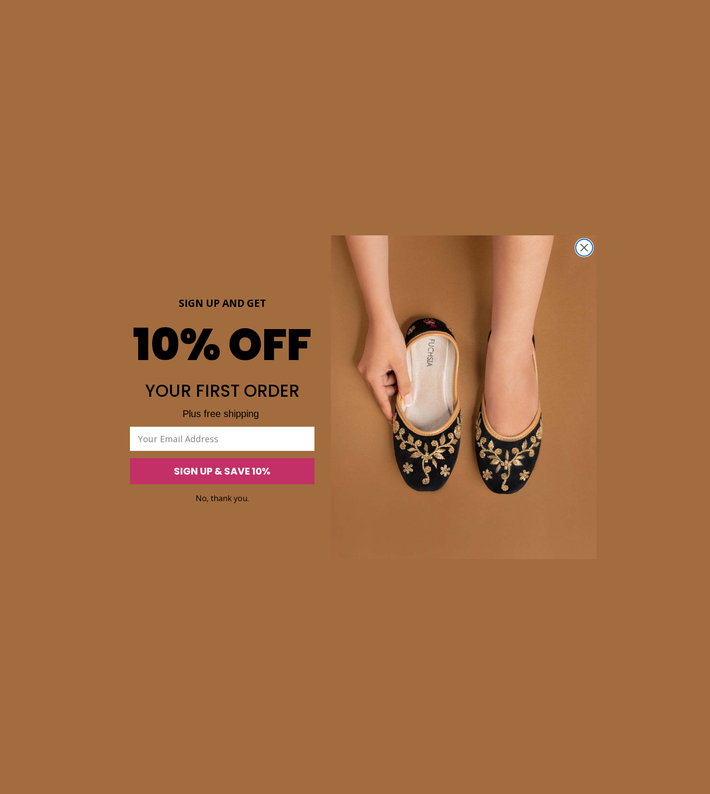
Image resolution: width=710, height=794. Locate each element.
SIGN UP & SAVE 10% (222, 471)
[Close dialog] (584, 247)
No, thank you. (222, 498)
